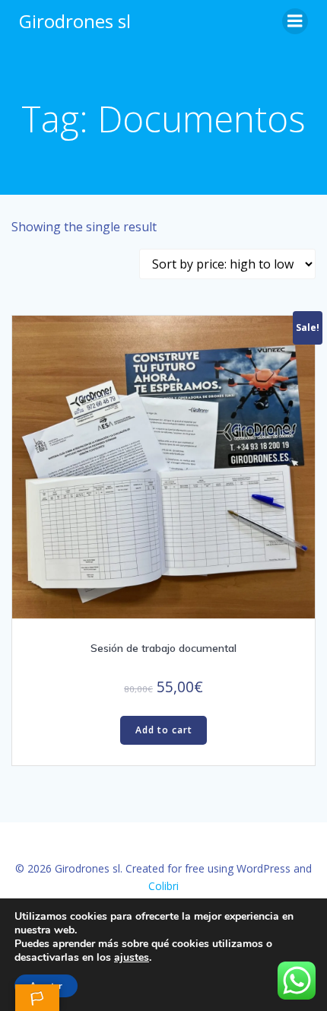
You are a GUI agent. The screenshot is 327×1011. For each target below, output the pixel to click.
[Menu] (295, 21)
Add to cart (163, 729)
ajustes (131, 958)
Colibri (163, 886)
